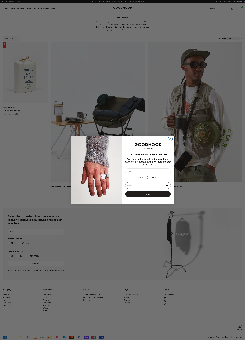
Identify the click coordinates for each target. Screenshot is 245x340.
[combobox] (145, 185)
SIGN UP (148, 194)
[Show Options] (167, 185)
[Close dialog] (170, 139)
